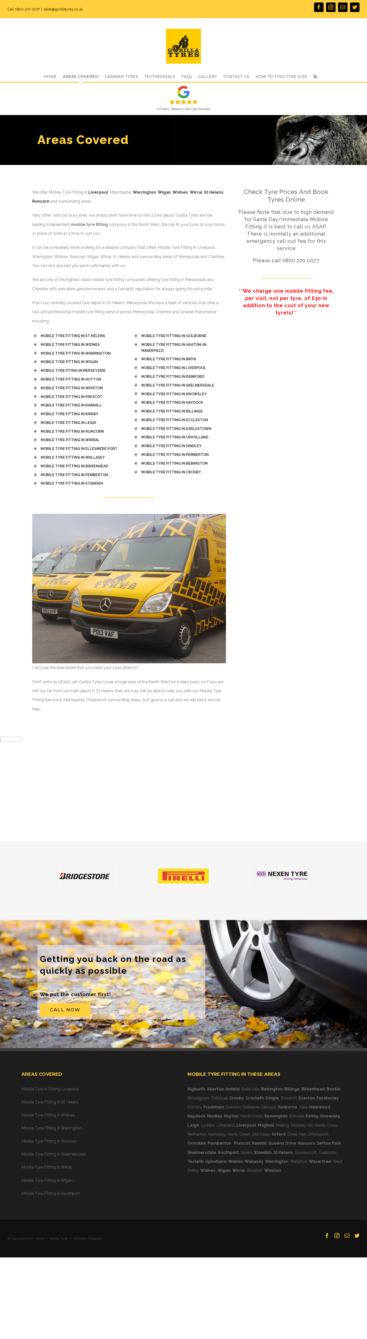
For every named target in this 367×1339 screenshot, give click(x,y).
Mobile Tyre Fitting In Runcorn (49, 1141)
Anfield (232, 1089)
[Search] (315, 77)
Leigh (193, 1125)
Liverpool (98, 192)
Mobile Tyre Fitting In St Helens (50, 1102)
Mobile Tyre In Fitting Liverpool (50, 1089)
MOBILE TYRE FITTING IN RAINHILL (71, 405)
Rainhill (259, 1143)
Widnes (180, 192)
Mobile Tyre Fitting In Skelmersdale (53, 1154)
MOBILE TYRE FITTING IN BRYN (168, 359)
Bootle (334, 1089)
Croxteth (255, 1098)
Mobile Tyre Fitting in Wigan (47, 1180)
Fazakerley (328, 1098)
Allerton (215, 1089)
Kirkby (312, 1116)
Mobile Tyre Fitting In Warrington (51, 1128)
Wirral (196, 192)
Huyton (231, 1116)
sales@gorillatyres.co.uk (63, 9)
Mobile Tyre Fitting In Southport (50, 1193)
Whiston (272, 1170)
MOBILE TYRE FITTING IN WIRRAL (70, 440)
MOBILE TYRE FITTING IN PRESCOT (73, 397)
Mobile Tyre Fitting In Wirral (46, 1167)
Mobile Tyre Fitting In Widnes (48, 1115)
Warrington (144, 192)
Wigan (164, 192)
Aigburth (196, 1089)
